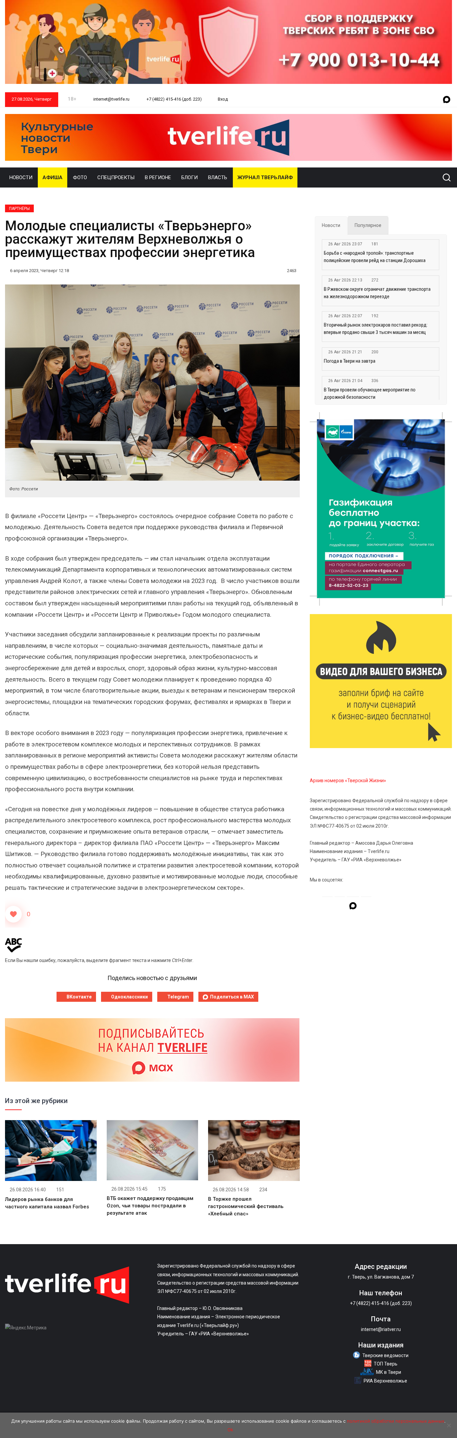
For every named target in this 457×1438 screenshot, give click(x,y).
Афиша (52, 177)
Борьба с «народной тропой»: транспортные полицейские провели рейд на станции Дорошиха (375, 256)
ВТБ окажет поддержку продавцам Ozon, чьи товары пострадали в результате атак (150, 1205)
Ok (230, 1429)
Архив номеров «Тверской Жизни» (348, 780)
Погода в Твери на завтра (349, 361)
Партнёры (19, 208)
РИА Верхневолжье (385, 1381)
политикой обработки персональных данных (395, 1421)
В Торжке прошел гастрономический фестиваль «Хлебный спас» (245, 1206)
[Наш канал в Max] (446, 100)
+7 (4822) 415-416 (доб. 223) (174, 99)
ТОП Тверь (385, 1363)
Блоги (189, 177)
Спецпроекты (115, 177)
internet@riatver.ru (381, 1329)
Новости (20, 177)
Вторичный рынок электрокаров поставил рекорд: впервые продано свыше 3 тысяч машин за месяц (376, 328)
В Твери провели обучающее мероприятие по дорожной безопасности (370, 393)
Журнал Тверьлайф (265, 177)
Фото (80, 177)
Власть (217, 177)
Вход (223, 99)
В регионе (158, 177)
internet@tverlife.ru (110, 99)
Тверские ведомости (385, 1355)
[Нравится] (13, 914)
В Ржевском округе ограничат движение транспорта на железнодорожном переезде (377, 292)
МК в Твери (388, 1372)
